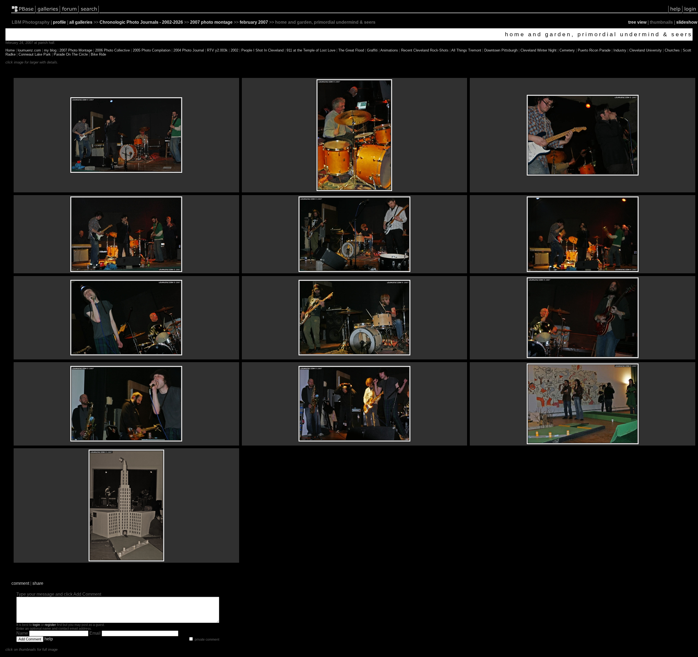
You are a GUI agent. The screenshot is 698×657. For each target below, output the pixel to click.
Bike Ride (98, 54)
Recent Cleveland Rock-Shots (425, 50)
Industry (619, 50)
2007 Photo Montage (75, 50)
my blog (50, 50)
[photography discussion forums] (69, 12)
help (48, 639)
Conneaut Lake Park (35, 54)
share (37, 583)
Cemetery (567, 50)
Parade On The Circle (71, 54)
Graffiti (372, 50)
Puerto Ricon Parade (594, 50)
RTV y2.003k (217, 50)
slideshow (686, 22)
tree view (637, 22)
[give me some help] (675, 12)
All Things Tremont (466, 50)
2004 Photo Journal (188, 50)
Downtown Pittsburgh (501, 50)
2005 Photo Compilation (151, 50)
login (36, 625)
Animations (389, 50)
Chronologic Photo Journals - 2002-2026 (141, 22)
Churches (672, 50)
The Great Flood (351, 50)
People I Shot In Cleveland (262, 50)
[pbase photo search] (89, 12)
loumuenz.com (29, 50)
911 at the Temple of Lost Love (311, 50)
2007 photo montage (211, 22)
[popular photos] (384, 12)
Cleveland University (645, 50)
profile (59, 22)
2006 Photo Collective (112, 50)
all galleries (80, 22)
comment (20, 583)
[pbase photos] (23, 12)
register (50, 625)
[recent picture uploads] (48, 12)
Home (10, 50)
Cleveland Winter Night (538, 50)
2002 (234, 50)
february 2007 (254, 22)
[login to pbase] (690, 12)
